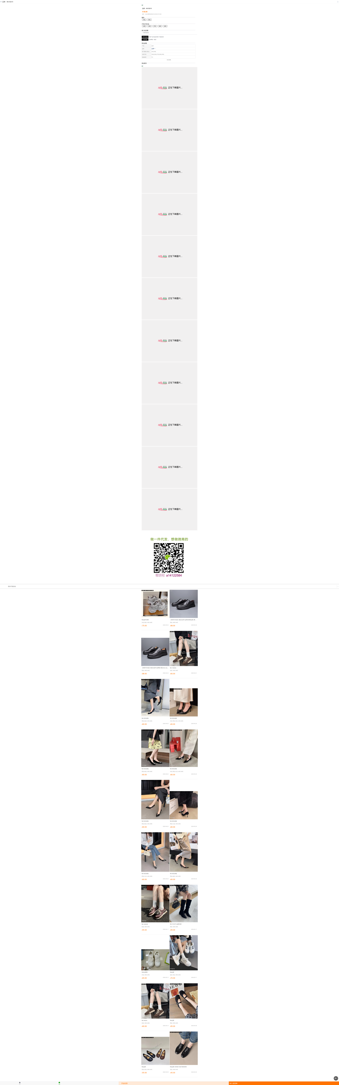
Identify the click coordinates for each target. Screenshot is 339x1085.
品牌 (153, 48)
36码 (149, 26)
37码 (155, 26)
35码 (144, 26)
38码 (160, 26)
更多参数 (169, 59)
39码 (165, 26)
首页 (20, 1083)
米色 (144, 19)
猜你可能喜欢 (12, 586)
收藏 (59, 1083)
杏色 (149, 19)
